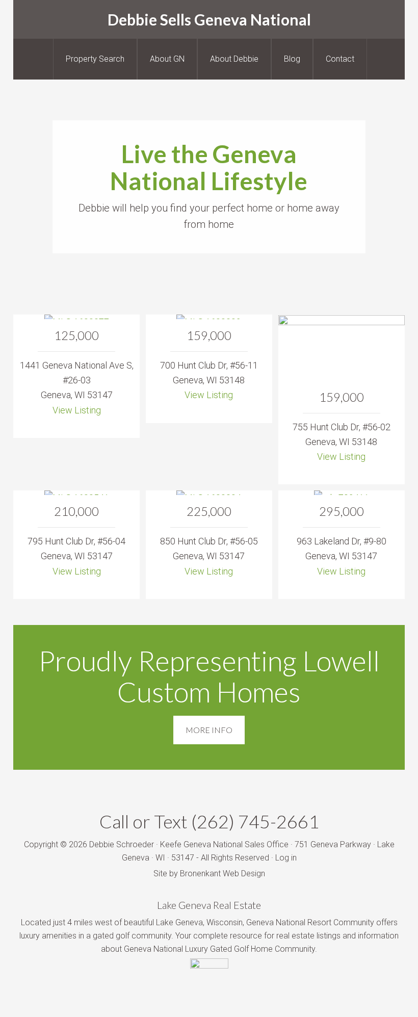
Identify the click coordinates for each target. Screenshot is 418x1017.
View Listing (77, 410)
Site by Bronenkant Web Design (209, 873)
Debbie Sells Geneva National (209, 19)
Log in (286, 858)
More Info (209, 730)
